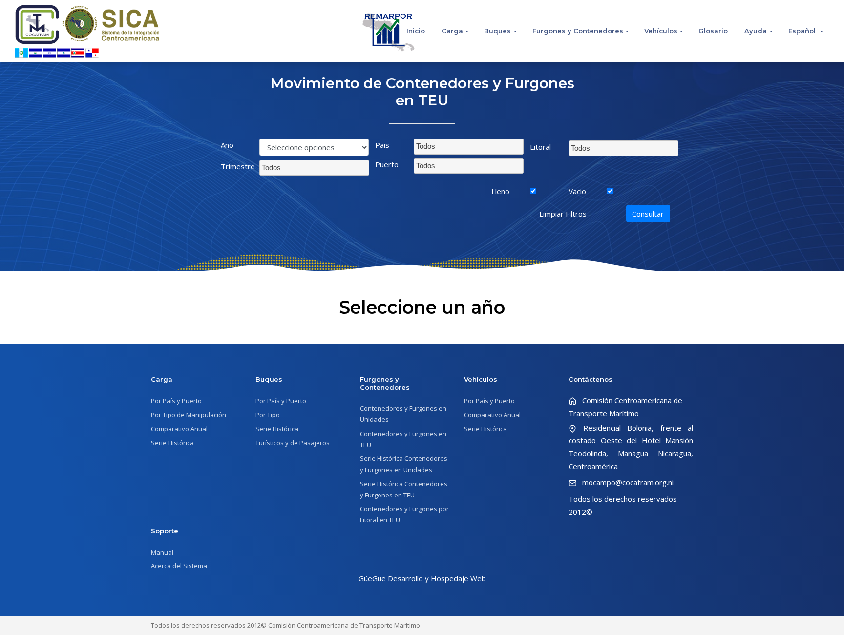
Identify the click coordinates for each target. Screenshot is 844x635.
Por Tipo (267, 414)
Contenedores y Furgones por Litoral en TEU (404, 514)
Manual (162, 552)
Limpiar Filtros (563, 213)
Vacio (577, 191)
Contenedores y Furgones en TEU (403, 439)
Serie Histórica (172, 442)
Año (227, 145)
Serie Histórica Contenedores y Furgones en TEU (403, 489)
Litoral (540, 147)
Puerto (387, 164)
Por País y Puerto (176, 401)
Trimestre (236, 166)
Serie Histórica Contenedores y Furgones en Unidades (403, 464)
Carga (452, 31)
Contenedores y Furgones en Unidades (403, 414)
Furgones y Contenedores (577, 31)
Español (803, 31)
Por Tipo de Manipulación (188, 414)
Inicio (415, 31)
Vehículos (660, 31)
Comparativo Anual (179, 428)
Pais (382, 145)
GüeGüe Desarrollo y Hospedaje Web (422, 578)
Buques (497, 31)
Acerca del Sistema (179, 565)
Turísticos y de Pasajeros (292, 442)
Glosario (713, 31)
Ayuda (755, 31)
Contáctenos (590, 379)
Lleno (500, 191)
